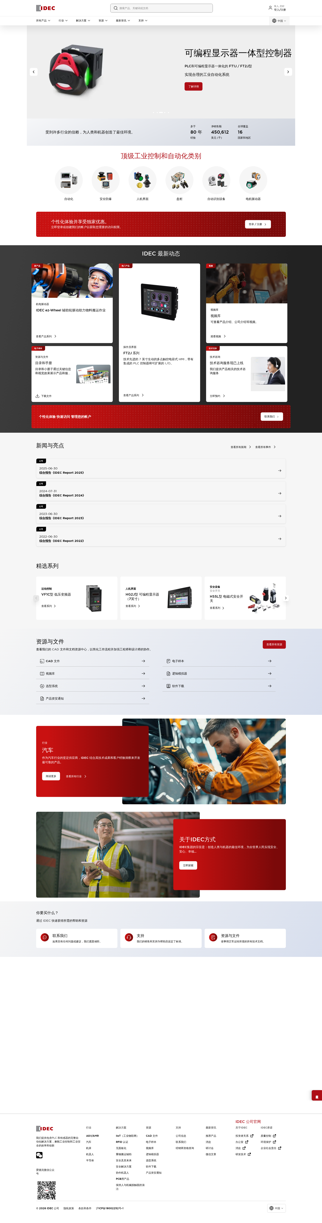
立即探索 (188, 865)
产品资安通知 (154, 1172)
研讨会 (210, 1148)
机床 (88, 1148)
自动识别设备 (216, 199)
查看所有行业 (74, 776)
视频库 (150, 1148)
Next (286, 598)
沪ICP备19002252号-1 (110, 1208)
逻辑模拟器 (152, 1154)
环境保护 (266, 1142)
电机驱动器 (253, 199)
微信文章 (211, 1154)
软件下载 (151, 1166)
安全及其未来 (124, 1160)
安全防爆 (106, 199)
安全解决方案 (124, 1166)
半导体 (90, 1160)
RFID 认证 (122, 1142)
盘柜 (179, 199)
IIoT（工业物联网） (127, 1135)
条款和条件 (84, 1208)
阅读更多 (51, 776)
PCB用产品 (122, 1179)
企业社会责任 (268, 1148)
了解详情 (70, 86)
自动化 (68, 199)
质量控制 (266, 1135)
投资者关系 (242, 1135)
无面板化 (121, 1148)
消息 (208, 1142)
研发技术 (241, 1154)
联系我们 (181, 1142)
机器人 (90, 1154)
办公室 (239, 1142)
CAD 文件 (152, 1135)
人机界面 (143, 199)
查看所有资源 (274, 644)
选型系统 (151, 1160)
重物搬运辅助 (124, 1154)
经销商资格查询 (185, 1148)
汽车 (88, 1142)
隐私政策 (69, 1208)
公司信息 (181, 1135)
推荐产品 (211, 1135)
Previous (36, 598)
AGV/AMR (92, 1135)
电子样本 (151, 1142)
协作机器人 (122, 1172)
